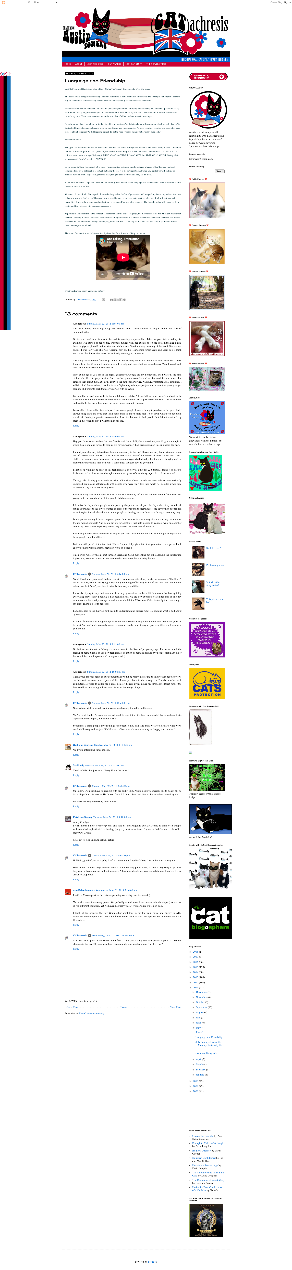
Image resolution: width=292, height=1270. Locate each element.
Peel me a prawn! (215, 565)
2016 (196, 962)
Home (123, 1007)
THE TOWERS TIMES (156, 64)
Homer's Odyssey (201, 1150)
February (201, 1069)
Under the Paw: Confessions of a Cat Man (207, 1188)
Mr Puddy (78, 765)
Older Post (175, 1007)
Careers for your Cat (202, 1135)
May (198, 1027)
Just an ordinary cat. (206, 1053)
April (199, 1059)
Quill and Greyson (83, 745)
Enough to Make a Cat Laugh (207, 1143)
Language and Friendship (209, 1037)
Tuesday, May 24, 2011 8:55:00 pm (111, 855)
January (200, 1074)
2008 (196, 1091)
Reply (76, 425)
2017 (196, 956)
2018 (196, 951)
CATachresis (82, 299)
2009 (196, 1086)
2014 (196, 972)
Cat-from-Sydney (82, 817)
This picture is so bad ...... (215, 600)
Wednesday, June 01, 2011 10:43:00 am (113, 935)
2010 (196, 1081)
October (200, 1002)
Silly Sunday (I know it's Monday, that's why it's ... (209, 1045)
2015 (196, 967)
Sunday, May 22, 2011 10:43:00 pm (111, 703)
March (199, 1064)
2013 (196, 977)
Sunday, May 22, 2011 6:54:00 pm (105, 323)
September (202, 1007)
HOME (68, 64)
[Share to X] (118, 299)
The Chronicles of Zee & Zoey (208, 1180)
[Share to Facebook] (121, 299)
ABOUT (78, 64)
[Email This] (111, 299)
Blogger (152, 1261)
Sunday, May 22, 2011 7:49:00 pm (105, 436)
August (200, 1012)
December (202, 991)
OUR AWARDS (114, 64)
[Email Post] (103, 299)
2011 (196, 987)
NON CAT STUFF (134, 64)
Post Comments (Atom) (91, 1013)
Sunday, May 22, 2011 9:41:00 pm (105, 644)
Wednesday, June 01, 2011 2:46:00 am (116, 890)
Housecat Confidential (204, 1157)
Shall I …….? (213, 548)
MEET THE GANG (95, 64)
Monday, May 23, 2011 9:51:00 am (111, 785)
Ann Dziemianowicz (84, 890)
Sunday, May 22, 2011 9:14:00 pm (110, 574)
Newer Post (72, 1007)
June (199, 1022)
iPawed (199, 1032)
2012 (196, 982)
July (198, 1017)
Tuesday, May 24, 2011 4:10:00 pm (112, 817)
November (202, 997)
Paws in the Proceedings (205, 1165)
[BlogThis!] (114, 299)
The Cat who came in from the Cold (208, 1174)
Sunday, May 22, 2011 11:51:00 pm (113, 744)
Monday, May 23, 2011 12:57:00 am (104, 765)
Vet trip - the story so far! (213, 583)
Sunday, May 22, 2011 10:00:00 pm (106, 671)
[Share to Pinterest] (124, 299)
